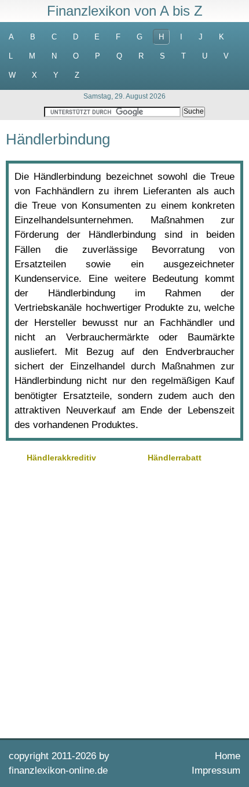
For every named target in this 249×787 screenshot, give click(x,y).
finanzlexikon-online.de (58, 770)
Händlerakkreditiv (61, 457)
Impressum (216, 770)
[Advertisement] (124, 599)
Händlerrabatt (175, 457)
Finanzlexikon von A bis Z (125, 11)
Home (227, 755)
